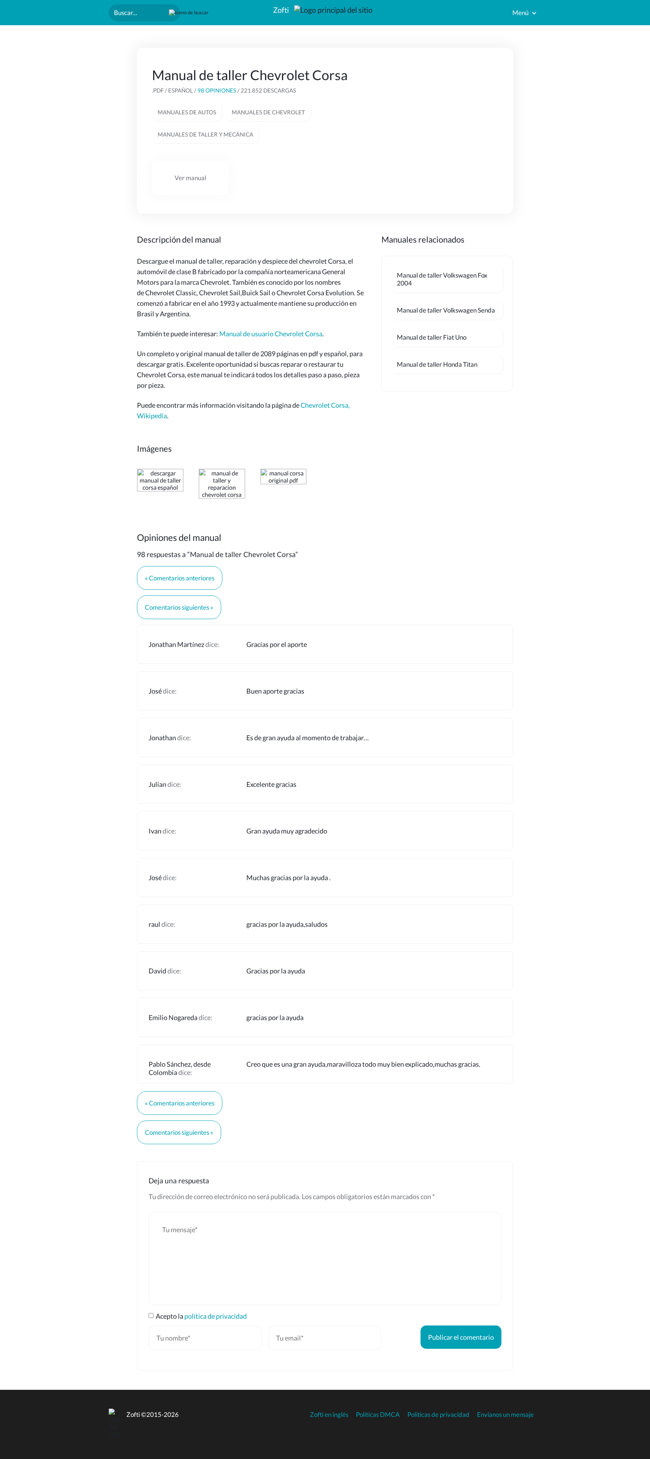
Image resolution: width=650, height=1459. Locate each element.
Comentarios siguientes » (179, 607)
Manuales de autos (187, 112)
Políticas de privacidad (438, 1414)
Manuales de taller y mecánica (205, 134)
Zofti (281, 9)
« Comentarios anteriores (179, 578)
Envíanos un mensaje (505, 1414)
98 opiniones (216, 90)
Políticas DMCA (378, 1414)
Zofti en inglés (329, 1414)
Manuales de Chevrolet (268, 112)
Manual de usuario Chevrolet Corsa (270, 333)
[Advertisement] (441, 114)
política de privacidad (215, 1316)
